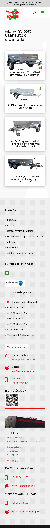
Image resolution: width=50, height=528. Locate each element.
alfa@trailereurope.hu (23, 371)
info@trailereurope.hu (23, 485)
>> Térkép (12, 460)
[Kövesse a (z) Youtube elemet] (7, 273)
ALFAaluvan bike (15, 329)
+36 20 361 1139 (20, 477)
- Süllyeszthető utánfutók (22, 301)
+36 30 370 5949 (20, 383)
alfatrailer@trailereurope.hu (26, 511)
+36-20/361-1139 (17, 2)
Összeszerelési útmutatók (20, 230)
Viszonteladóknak (16, 346)
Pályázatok (13, 247)
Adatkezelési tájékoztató (20, 253)
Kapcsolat (12, 219)
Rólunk (11, 225)
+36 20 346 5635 (20, 502)
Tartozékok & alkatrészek (20, 335)
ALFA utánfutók (15, 307)
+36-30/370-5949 (34, 2)
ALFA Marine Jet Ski (17, 324)
